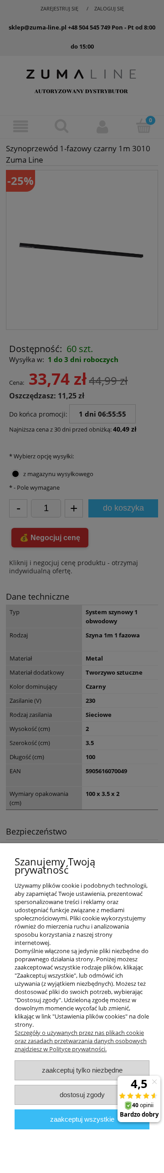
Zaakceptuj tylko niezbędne (82, 1070)
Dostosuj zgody (82, 1094)
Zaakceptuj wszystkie (82, 1119)
